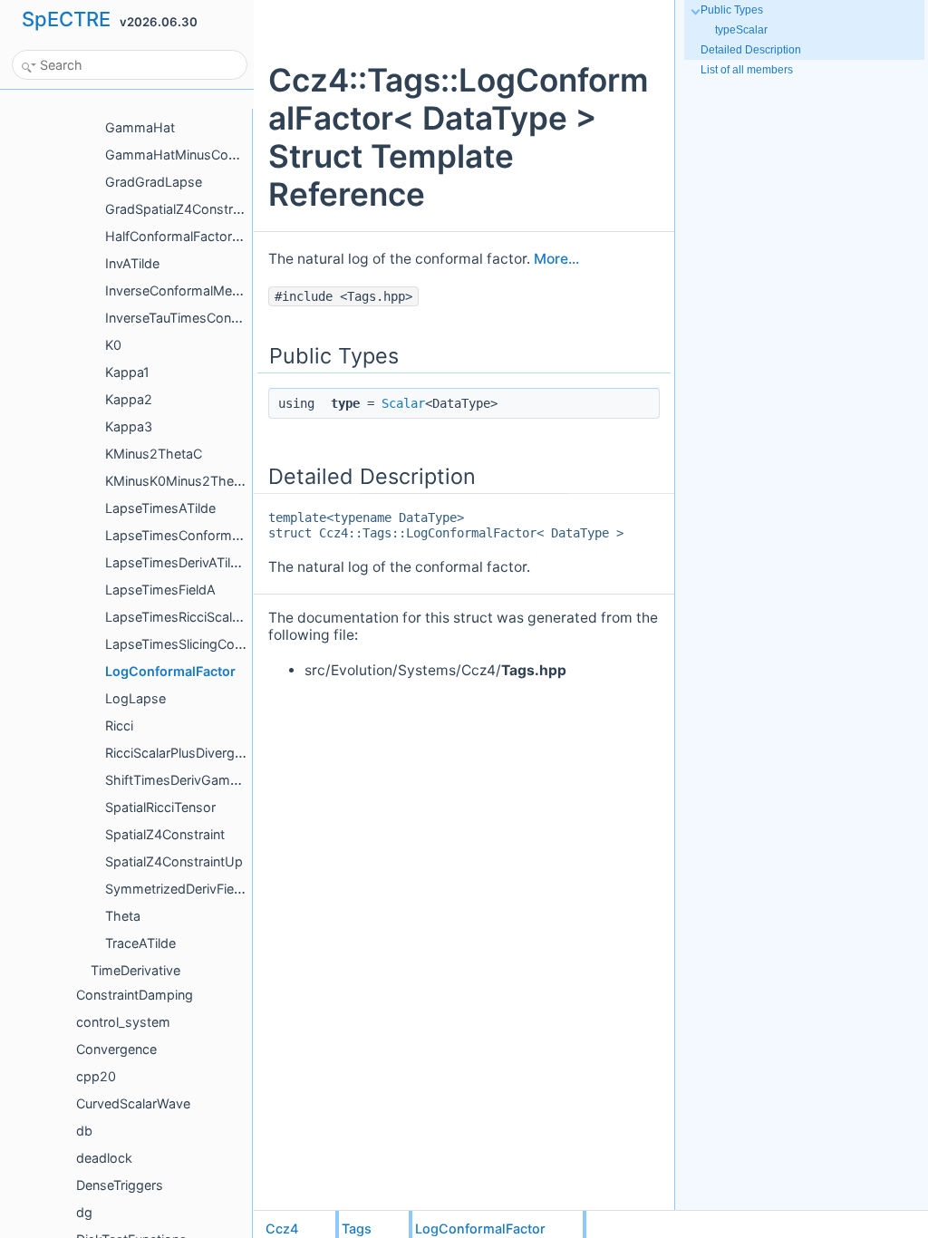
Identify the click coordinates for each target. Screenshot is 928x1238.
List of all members (747, 69)
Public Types (732, 10)
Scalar (403, 403)
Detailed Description (751, 50)
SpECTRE (66, 19)
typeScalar (741, 30)
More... (556, 258)
